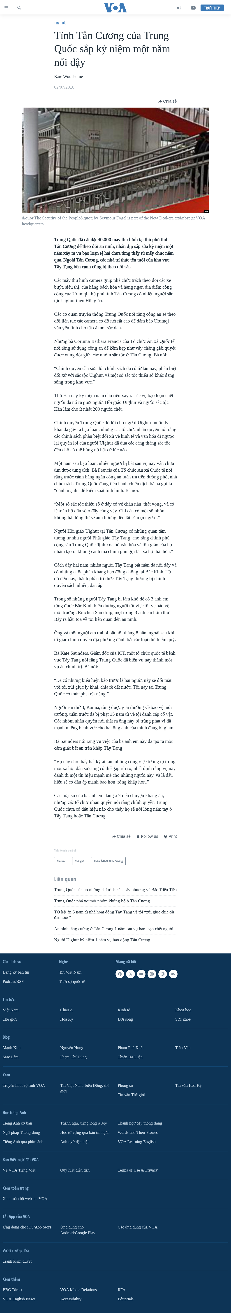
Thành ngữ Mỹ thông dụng (140, 1123)
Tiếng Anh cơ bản (17, 1123)
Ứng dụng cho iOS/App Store (27, 1227)
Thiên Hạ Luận (130, 1057)
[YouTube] (193, 8)
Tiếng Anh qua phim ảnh (23, 1141)
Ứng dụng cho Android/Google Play (77, 1230)
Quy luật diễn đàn (75, 1170)
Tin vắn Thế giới (131, 1094)
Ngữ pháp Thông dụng (21, 1132)
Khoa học (183, 1010)
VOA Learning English (137, 1141)
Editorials (126, 1299)
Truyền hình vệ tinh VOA (24, 1085)
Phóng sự (125, 1085)
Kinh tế (124, 1010)
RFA (121, 1289)
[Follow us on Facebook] (120, 974)
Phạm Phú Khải (130, 1047)
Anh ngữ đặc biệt (74, 1141)
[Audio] (179, 8)
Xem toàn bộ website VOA (25, 1198)
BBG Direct (12, 1289)
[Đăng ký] (173, 974)
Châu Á (66, 1010)
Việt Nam (10, 1010)
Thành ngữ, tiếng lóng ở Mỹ (83, 1123)
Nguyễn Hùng (71, 1047)
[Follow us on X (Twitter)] (130, 974)
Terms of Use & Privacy (138, 1170)
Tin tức (60, 23)
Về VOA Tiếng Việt (19, 1170)
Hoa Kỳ (66, 1019)
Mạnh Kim (12, 1047)
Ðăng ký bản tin (16, 972)
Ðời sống (125, 1019)
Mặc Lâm (10, 1057)
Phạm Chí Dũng (73, 1057)
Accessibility (70, 1299)
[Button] (167, 101)
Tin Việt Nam (70, 972)
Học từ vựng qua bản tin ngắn (84, 1132)
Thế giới (10, 1019)
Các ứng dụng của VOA (137, 1227)
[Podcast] (162, 974)
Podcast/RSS (13, 981)
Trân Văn (183, 1047)
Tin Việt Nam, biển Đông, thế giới (84, 1088)
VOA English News (19, 1299)
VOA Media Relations (78, 1289)
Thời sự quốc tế (72, 981)
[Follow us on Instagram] (152, 974)
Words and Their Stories (138, 1132)
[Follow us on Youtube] (141, 974)
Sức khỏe (183, 1019)
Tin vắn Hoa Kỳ (188, 1085)
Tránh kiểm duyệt (17, 1261)
